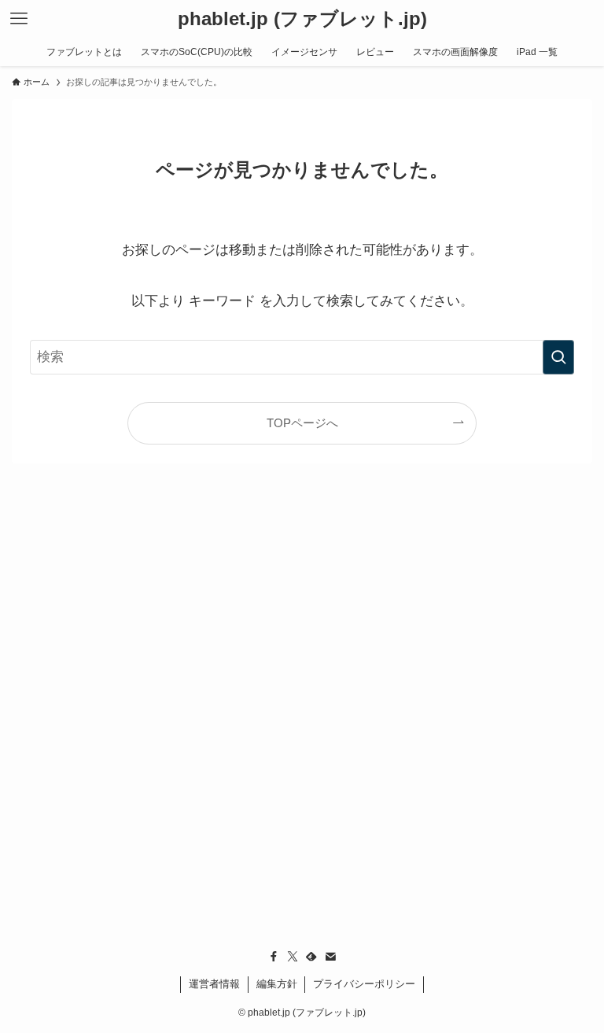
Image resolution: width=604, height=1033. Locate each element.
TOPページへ (302, 423)
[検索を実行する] (558, 357)
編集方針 (276, 984)
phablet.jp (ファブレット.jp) (302, 18)
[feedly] (311, 957)
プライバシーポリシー (364, 984)
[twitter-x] (292, 957)
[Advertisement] (302, 738)
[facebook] (274, 957)
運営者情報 (214, 984)
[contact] (330, 957)
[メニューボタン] (19, 19)
